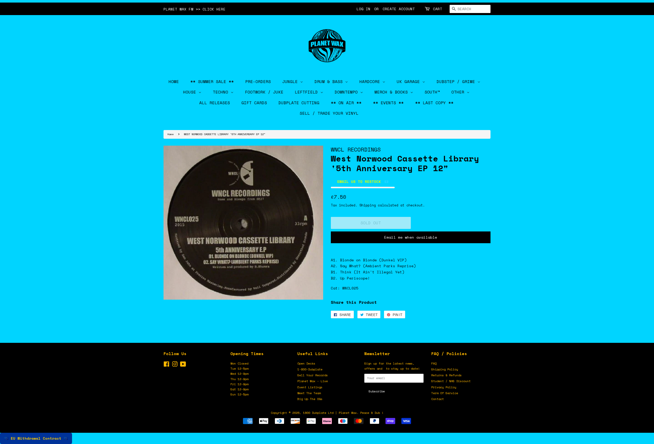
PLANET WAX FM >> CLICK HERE (195, 9)
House (190, 92)
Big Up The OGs (309, 399)
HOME (174, 81)
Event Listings (309, 387)
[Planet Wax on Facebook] (166, 365)
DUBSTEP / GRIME (457, 81)
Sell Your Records (312, 375)
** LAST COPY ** (434, 103)
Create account (399, 8)
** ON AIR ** (346, 103)
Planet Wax (348, 413)
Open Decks (306, 363)
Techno (222, 92)
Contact (437, 399)
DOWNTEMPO (347, 92)
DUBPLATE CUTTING (298, 103)
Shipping (367, 205)
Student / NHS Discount (451, 381)
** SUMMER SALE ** (212, 81)
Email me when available (410, 237)
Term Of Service (444, 393)
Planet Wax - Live (312, 381)
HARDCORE (370, 81)
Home (170, 134)
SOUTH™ (432, 92)
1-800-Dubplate (309, 369)
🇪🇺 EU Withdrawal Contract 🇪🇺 (36, 438)
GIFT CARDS (254, 103)
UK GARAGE (409, 81)
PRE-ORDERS (258, 81)
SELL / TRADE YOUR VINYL (329, 113)
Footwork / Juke (264, 92)
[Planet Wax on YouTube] (183, 365)
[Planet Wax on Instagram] (175, 365)
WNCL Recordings (356, 149)
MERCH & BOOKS (392, 92)
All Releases (214, 103)
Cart (437, 8)
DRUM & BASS (329, 81)
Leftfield (307, 92)
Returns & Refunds (446, 375)
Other (459, 92)
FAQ (434, 363)
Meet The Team (309, 393)
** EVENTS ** (388, 103)
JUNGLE (291, 81)
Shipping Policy (444, 369)
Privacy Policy (443, 387)
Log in (363, 8)
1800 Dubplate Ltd (318, 413)
